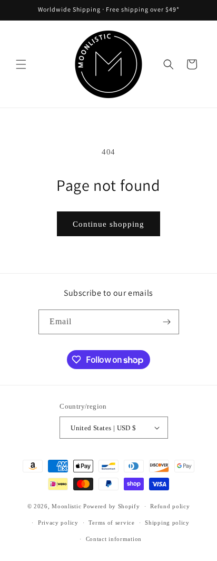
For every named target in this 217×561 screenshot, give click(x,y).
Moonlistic (66, 506)
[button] (21, 64)
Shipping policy (167, 522)
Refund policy (170, 506)
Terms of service (111, 522)
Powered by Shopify (111, 506)
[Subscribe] (167, 321)
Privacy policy (58, 522)
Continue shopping (108, 224)
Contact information (114, 539)
